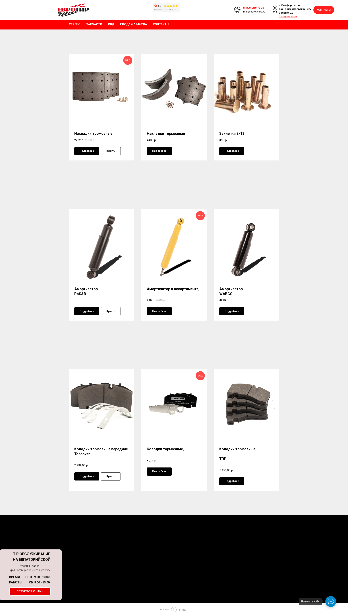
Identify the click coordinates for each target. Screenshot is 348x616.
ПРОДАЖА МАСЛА (133, 24)
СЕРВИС (74, 24)
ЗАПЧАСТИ (94, 24)
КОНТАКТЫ (161, 24)
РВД (111, 24)
